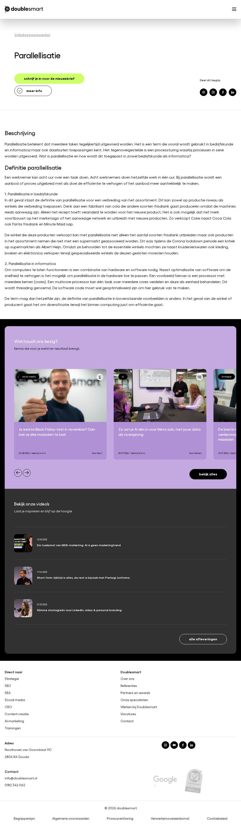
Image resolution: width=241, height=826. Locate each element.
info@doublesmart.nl (21, 778)
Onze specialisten (134, 700)
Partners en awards (135, 692)
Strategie (12, 678)
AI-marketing (14, 720)
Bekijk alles (208, 474)
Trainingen (13, 728)
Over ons (127, 678)
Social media (15, 700)
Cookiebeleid (217, 818)
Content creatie (17, 713)
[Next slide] (27, 473)
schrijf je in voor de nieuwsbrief (49, 78)
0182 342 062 (15, 785)
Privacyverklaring (120, 818)
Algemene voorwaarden (70, 818)
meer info (34, 90)
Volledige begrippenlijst (32, 35)
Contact (126, 720)
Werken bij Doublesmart (138, 706)
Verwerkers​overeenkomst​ (170, 818)
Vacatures (128, 713)
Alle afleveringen (203, 639)
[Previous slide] (18, 473)
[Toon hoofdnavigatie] (234, 9)
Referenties (128, 685)
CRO (8, 706)
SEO (8, 685)
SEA (8, 692)
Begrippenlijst (24, 818)
